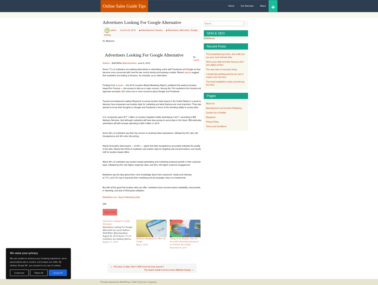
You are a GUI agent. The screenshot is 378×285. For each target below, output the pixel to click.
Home (231, 5)
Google (194, 30)
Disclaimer (211, 117)
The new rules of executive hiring (221, 69)
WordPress (125, 281)
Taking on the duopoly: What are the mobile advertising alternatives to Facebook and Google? (184, 242)
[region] (38, 263)
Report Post (109, 212)
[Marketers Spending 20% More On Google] (151, 228)
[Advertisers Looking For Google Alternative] (119, 231)
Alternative (184, 30)
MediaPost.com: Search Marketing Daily (121, 197)
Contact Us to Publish (216, 112)
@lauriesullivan (130, 63)
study (120, 85)
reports (187, 72)
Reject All (38, 272)
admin (113, 30)
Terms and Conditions (216, 126)
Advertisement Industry (152, 30)
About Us (210, 103)
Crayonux (152, 281)
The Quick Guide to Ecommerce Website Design (169, 269)
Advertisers (173, 30)
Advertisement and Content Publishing (224, 108)
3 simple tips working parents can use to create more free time (224, 75)
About (263, 5)
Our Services (247, 5)
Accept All (57, 272)
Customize (19, 272)
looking (107, 34)
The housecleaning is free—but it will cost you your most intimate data (225, 56)
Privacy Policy (212, 121)
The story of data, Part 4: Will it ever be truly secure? (137, 266)
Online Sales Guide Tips (124, 6)
